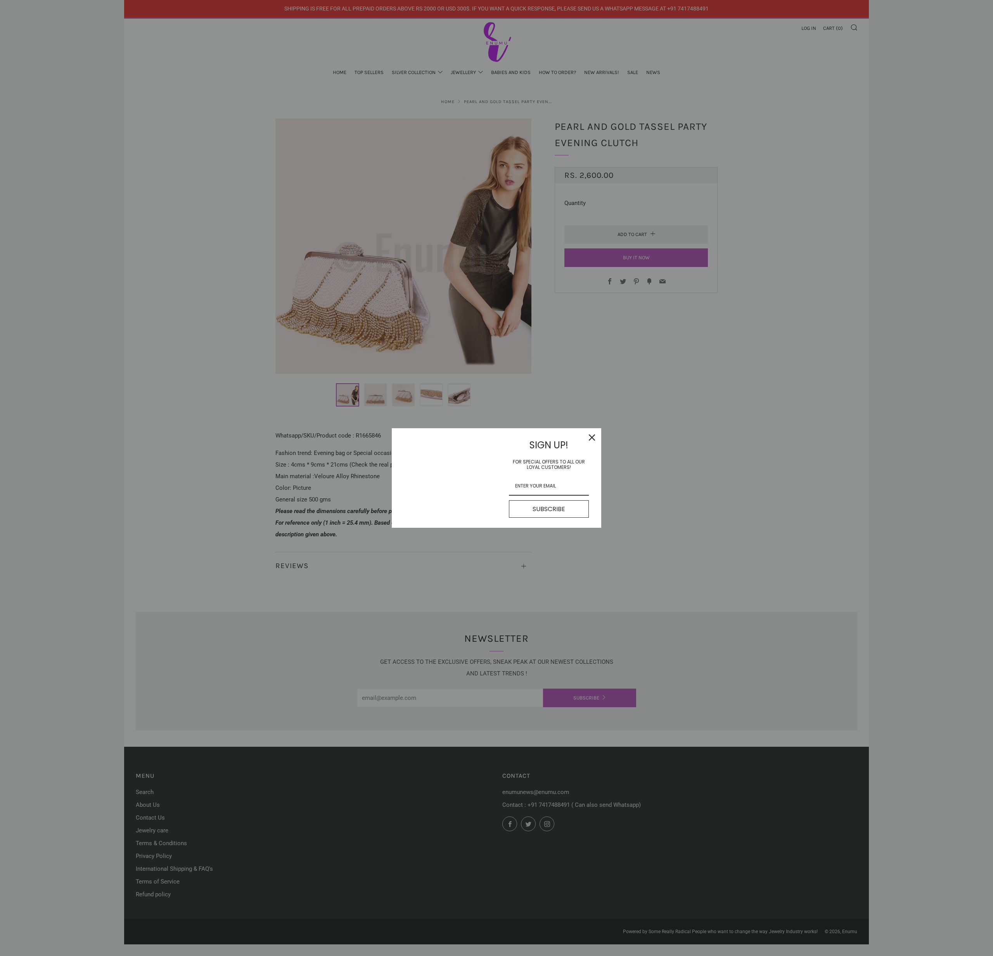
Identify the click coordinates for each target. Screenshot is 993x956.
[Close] (592, 437)
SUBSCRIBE (549, 509)
